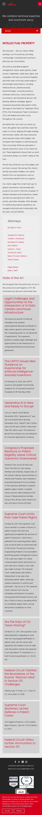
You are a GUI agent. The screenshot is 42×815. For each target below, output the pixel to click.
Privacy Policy (12, 769)
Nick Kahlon (13, 245)
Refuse (19, 811)
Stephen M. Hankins (16, 235)
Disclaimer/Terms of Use (26, 769)
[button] (40, 4)
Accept (7, 811)
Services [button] (8, 31)
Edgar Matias (13, 267)
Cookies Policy (27, 806)
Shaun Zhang (13, 259)
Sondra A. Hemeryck (16, 238)
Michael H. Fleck (14, 227)
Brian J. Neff (13, 270)
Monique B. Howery (16, 242)
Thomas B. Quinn (14, 252)
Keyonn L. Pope (14, 248)
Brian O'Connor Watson (17, 255)
